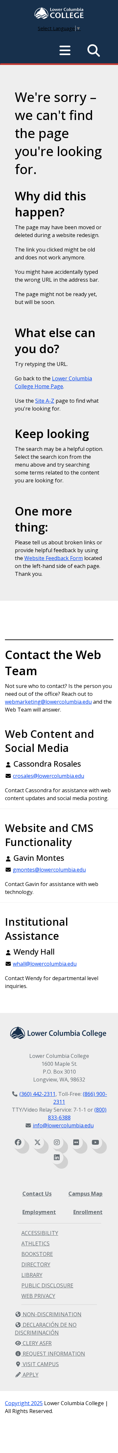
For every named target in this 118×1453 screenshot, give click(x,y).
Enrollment (88, 1212)
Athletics (35, 1243)
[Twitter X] (37, 1142)
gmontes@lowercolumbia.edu (49, 869)
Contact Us (37, 1193)
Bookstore (37, 1254)
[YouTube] (95, 1142)
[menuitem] (59, 14)
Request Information (53, 1353)
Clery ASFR (36, 1343)
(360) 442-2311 (37, 1094)
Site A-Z (44, 400)
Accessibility (39, 1233)
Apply (29, 1374)
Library (31, 1275)
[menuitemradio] (65, 50)
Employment (39, 1212)
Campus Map (85, 1193)
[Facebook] (18, 1142)
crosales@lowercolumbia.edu (48, 775)
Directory (35, 1264)
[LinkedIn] (56, 1157)
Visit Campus (40, 1364)
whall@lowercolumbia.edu (45, 963)
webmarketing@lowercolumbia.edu (48, 701)
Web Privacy (38, 1296)
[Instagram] (56, 1142)
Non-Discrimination (51, 1314)
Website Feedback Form (53, 558)
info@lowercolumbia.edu (63, 1125)
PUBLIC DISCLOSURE (47, 1285)
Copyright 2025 (24, 1403)
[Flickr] (76, 1142)
